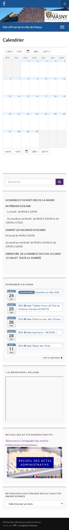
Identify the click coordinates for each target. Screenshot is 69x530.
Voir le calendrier (52, 357)
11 (55, 78)
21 (19, 113)
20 (10, 113)
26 (64, 113)
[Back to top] (60, 521)
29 (28, 131)
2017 (45, 51)
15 (28, 96)
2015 (10, 51)
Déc (36, 51)
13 (10, 96)
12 (64, 78)
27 (10, 131)
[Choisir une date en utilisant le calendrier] (28, 51)
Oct (20, 51)
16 (37, 96)
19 (64, 96)
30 (37, 131)
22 (28, 113)
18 (55, 96)
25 (55, 113)
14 (19, 96)
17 (46, 96)
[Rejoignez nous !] (4, 3)
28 (19, 131)
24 (46, 113)
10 (46, 78)
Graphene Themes (28, 525)
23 (37, 113)
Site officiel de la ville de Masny (22, 27)
